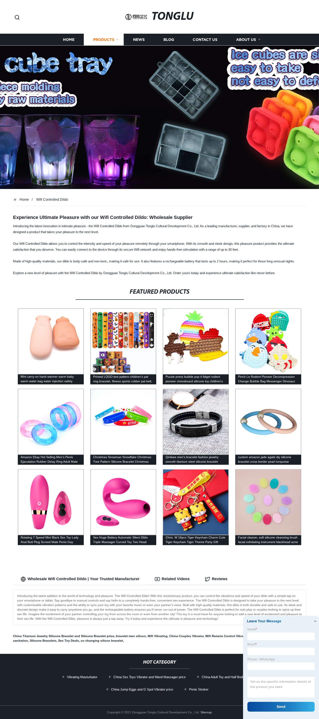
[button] (17, 17)
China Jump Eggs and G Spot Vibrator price (142, 689)
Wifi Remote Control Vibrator (226, 636)
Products (103, 40)
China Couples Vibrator (186, 636)
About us (246, 40)
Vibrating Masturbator (82, 677)
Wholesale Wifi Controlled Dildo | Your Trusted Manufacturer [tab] (84, 579)
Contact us (205, 40)
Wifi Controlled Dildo (52, 199)
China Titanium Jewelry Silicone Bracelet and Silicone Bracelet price (63, 636)
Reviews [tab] (219, 579)
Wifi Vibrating (158, 636)
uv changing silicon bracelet (102, 640)
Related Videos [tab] (176, 579)
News (139, 40)
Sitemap (206, 712)
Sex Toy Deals (68, 640)
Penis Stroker (198, 689)
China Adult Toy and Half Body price (227, 677)
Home (68, 40)
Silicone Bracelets (43, 640)
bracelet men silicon (131, 636)
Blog (168, 40)
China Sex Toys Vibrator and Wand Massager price (149, 677)
